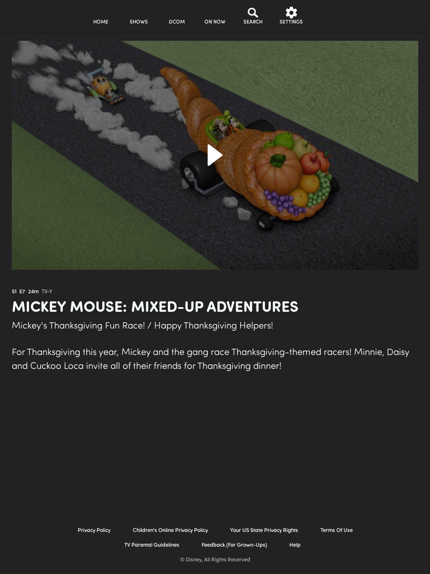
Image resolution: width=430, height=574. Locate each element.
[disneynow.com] (28, 14)
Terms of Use (336, 530)
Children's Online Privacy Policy (170, 530)
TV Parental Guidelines (151, 545)
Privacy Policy (94, 530)
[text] (14, 292)
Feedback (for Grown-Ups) (234, 545)
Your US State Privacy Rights (264, 530)
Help (295, 545)
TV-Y (47, 292)
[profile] (329, 15)
